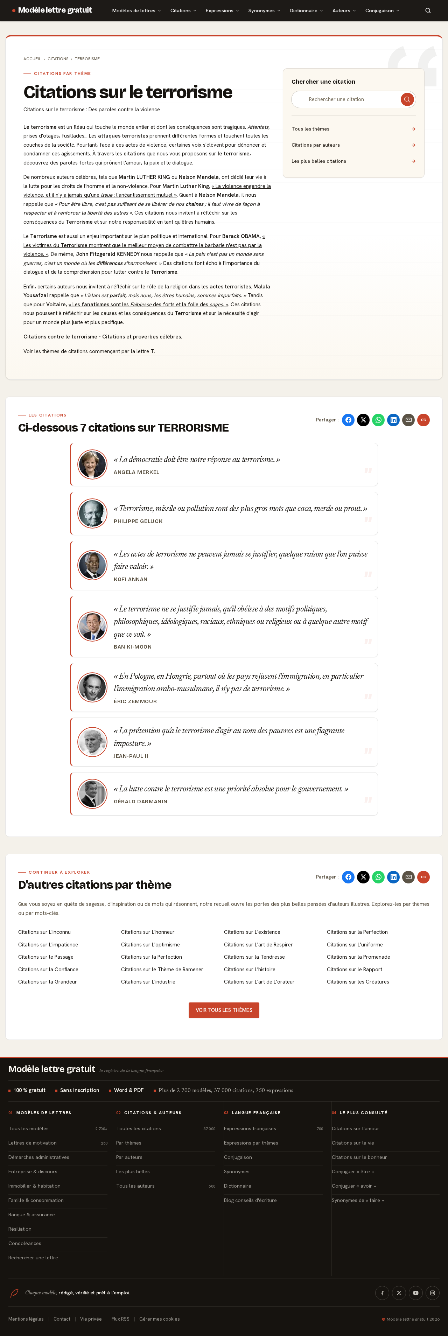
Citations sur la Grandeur (47, 981)
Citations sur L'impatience (48, 944)
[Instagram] (433, 1293)
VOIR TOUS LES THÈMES (224, 1010)
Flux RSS (121, 1319)
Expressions (219, 10)
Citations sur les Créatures (358, 981)
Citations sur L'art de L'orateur (259, 981)
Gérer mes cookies (159, 1319)
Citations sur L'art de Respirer (258, 944)
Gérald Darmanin (140, 801)
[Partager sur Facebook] (348, 420)
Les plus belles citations (354, 161)
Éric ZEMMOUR (135, 701)
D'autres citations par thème (95, 885)
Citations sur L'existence (252, 932)
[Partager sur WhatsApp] (378, 420)
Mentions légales (26, 1319)
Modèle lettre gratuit (55, 10)
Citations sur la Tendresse (254, 956)
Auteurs (341, 10)
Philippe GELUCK (138, 521)
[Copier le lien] (423, 420)
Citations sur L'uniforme (355, 944)
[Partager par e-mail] (408, 420)
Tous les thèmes (354, 129)
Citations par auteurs (354, 145)
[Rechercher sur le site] (428, 10)
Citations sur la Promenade (358, 956)
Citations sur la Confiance (48, 969)
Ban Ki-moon (133, 647)
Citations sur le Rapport (354, 969)
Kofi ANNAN (131, 579)
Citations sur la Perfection (357, 932)
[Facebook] (382, 1293)
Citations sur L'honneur (148, 932)
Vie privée (91, 1319)
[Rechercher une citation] (407, 99)
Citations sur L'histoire (249, 969)
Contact (62, 1319)
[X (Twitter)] (399, 1293)
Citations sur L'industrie (148, 981)
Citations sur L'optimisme (150, 944)
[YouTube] (416, 1293)
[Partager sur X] (363, 420)
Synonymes (261, 10)
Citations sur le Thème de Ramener (162, 969)
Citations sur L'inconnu (44, 932)
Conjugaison (379, 10)
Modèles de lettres (133, 10)
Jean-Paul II (131, 756)
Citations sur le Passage (46, 956)
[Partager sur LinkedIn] (393, 420)
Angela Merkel (137, 472)
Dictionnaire (303, 10)
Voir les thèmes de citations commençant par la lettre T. (89, 351)
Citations (180, 10)
